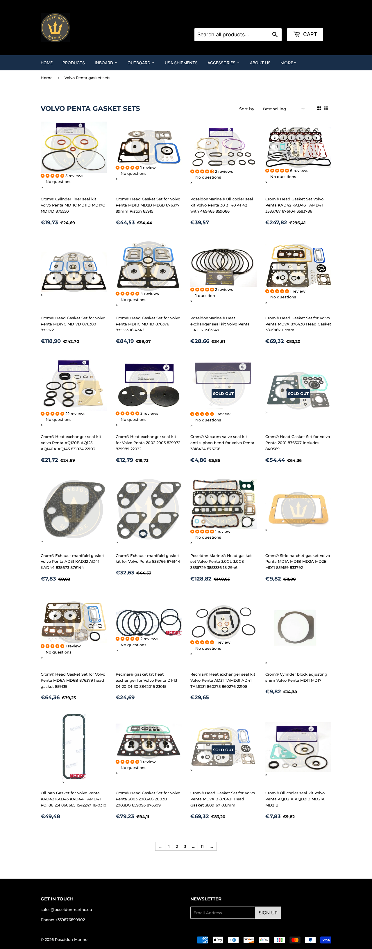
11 (202, 846)
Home (47, 62)
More (286, 62)
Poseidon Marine (71, 939)
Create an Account (271, 21)
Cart (309, 34)
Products (73, 62)
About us (260, 62)
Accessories (222, 62)
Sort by (246, 108)
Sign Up (268, 913)
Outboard (139, 62)
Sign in (241, 21)
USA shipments (181, 62)
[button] (53, 175)
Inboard (104, 62)
